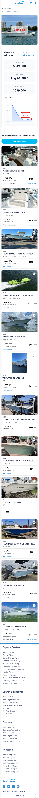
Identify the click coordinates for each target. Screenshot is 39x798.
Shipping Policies (9, 675)
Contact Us (19, 796)
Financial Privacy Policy (11, 661)
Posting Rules (8, 672)
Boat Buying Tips (9, 755)
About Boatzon (8, 652)
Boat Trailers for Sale (11, 702)
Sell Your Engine (9, 711)
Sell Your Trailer (9, 714)
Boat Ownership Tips (11, 763)
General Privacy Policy (11, 658)
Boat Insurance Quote (11, 741)
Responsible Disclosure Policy (14, 678)
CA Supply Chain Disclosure (13, 680)
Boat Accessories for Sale (12, 705)
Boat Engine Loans (10, 736)
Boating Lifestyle (9, 760)
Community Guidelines (11, 666)
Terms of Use (8, 655)
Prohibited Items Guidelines (13, 669)
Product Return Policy (11, 663)
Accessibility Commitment (12, 683)
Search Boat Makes (10, 766)
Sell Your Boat (8, 708)
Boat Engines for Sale (11, 700)
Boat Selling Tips (9, 757)
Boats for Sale (8, 697)
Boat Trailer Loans (10, 738)
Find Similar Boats (19, 141)
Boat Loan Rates (9, 733)
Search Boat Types (10, 769)
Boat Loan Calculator (11, 727)
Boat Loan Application (11, 730)
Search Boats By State (11, 772)
